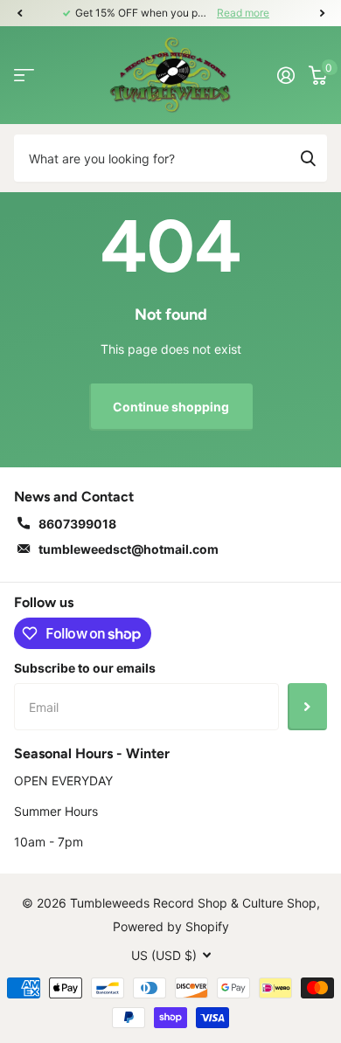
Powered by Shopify (171, 926)
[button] (19, 13)
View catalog (24, 74)
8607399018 (77, 523)
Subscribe (307, 706)
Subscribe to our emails (85, 667)
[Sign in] (286, 75)
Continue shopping (171, 406)
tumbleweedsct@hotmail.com (128, 549)
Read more (243, 12)
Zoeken (308, 158)
